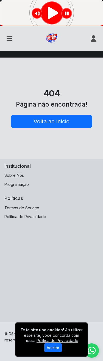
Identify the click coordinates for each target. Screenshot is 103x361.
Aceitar (53, 347)
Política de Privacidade (25, 216)
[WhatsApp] (92, 350)
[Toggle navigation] (9, 38)
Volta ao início (51, 121)
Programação (16, 184)
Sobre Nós (14, 175)
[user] (93, 38)
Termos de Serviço (21, 207)
